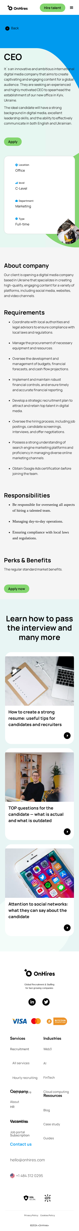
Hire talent (52, 7)
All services (20, 1063)
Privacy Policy (31, 1215)
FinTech (49, 1077)
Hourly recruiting (24, 1078)
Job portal (17, 1132)
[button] (70, 7)
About (14, 1102)
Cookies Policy (47, 1215)
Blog (46, 1110)
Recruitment (19, 1049)
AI (44, 1063)
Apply (12, 141)
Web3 (47, 1049)
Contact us (21, 1144)
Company (19, 1091)
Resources (52, 1095)
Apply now (16, 588)
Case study (51, 1124)
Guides (48, 1138)
